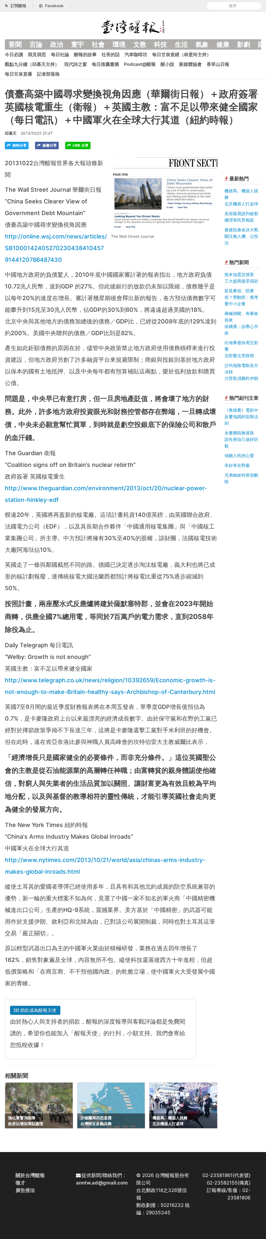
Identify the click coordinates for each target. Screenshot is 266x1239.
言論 (36, 44)
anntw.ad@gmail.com (102, 1183)
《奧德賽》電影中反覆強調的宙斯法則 (241, 416)
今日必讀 (14, 54)
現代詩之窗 (75, 64)
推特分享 (19, 145)
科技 (160, 44)
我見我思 (37, 54)
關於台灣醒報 (30, 1175)
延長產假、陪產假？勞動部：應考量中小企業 (241, 297)
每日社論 (60, 54)
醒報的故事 (85, 54)
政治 (56, 44)
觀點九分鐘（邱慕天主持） (32, 64)
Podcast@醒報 (140, 64)
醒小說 (167, 64)
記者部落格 (48, 74)
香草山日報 (218, 64)
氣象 (202, 44)
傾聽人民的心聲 (239, 455)
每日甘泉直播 (18, 74)
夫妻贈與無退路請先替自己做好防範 (241, 439)
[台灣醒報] (133, 26)
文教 (139, 44)
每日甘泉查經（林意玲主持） (181, 54)
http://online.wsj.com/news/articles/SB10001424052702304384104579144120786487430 (56, 248)
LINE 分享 (80, 145)
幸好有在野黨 (237, 465)
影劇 (243, 44)
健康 (222, 44)
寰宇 (77, 44)
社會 (98, 44)
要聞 (15, 44)
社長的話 (111, 54)
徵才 (20, 1183)
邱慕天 (11, 133)
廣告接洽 (25, 1190)
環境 (119, 44)
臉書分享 (49, 145)
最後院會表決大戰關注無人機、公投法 (241, 236)
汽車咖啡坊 (136, 54)
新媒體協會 (190, 64)
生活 (181, 44)
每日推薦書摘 (105, 64)
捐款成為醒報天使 (37, 1010)
